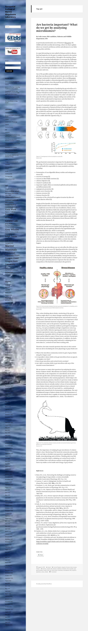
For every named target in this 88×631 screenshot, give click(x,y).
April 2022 (7, 404)
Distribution (8, 207)
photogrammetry (14, 266)
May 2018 (7, 526)
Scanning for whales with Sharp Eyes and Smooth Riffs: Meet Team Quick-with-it (12, 93)
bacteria (44, 568)
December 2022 (9, 383)
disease (55, 568)
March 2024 (8, 344)
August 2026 (8, 285)
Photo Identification (9, 268)
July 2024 (7, 334)
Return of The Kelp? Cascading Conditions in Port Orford (12, 87)
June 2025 (7, 310)
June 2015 (7, 617)
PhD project (72, 78)
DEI (6, 129)
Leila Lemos (8, 239)
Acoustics (7, 189)
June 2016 (7, 586)
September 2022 (9, 391)
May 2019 (7, 495)
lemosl (49, 567)
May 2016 (7, 588)
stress (42, 572)
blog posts (68, 43)
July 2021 (7, 427)
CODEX (7, 119)
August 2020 (8, 456)
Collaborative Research (12, 197)
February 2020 (8, 471)
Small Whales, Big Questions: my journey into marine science (12, 83)
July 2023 (7, 365)
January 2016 (8, 599)
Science (9, 272)
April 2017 (7, 560)
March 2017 (8, 562)
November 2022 (9, 386)
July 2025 (7, 308)
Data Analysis (9, 202)
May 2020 (7, 464)
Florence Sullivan (10, 212)
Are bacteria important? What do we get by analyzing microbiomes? (56, 28)
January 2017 (8, 568)
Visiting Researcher (10, 179)
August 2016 (8, 581)
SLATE (6, 171)
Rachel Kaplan (15, 270)
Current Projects (9, 127)
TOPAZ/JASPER (8, 174)
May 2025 (7, 313)
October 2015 (8, 607)
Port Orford (8, 270)
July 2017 (7, 552)
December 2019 (9, 477)
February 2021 (8, 440)
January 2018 (8, 536)
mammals (60, 570)
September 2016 (9, 578)
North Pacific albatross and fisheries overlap (11, 155)
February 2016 (8, 596)
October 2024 (8, 326)
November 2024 (9, 323)
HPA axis (49, 570)
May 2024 (7, 339)
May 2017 (7, 557)
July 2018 (7, 521)
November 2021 (9, 417)
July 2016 (7, 583)
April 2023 (7, 373)
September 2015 (9, 609)
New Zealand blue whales (11, 152)
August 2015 (8, 612)
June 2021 (7, 430)
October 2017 (8, 544)
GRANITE (7, 132)
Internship (8, 234)
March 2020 (8, 469)
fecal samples (70, 568)
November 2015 (9, 604)
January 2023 (8, 381)
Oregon (17, 255)
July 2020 (7, 458)
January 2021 (8, 443)
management (9, 243)
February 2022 (8, 409)
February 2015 (8, 625)
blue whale (15, 191)
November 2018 (9, 510)
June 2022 (7, 399)
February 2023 (8, 378)
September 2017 (9, 547)
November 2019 (9, 479)
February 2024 (8, 347)
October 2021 (8, 420)
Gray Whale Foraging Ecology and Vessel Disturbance (12, 135)
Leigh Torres (11, 236)
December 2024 (9, 321)
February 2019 (8, 503)
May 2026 (7, 290)
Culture (7, 124)
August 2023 (8, 362)
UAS (6, 275)
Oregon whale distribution (11, 162)
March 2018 (8, 531)
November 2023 (9, 355)
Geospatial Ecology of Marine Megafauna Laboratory (10, 11)
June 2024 (7, 336)
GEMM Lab (11, 220)
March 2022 (8, 407)
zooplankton (14, 275)
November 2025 (9, 300)
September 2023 (9, 360)
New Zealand (10, 253)
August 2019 (8, 487)
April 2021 (7, 435)
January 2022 (8, 412)
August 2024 (8, 331)
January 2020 (8, 474)
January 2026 (8, 295)
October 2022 (8, 388)
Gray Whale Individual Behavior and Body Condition (12, 139)
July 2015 (7, 614)
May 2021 (7, 433)
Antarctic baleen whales (11, 112)
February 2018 (8, 534)
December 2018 (9, 508)
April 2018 (7, 529)
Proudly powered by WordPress (44, 584)
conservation (11, 199)
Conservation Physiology (11, 122)
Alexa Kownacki (14, 189)
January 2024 (8, 349)
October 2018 (8, 513)
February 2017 (8, 565)
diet (52, 568)
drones (18, 207)
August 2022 (8, 394)
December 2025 (9, 297)
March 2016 (8, 594)
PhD (71, 570)
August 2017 (8, 549)
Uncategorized (8, 176)
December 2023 (9, 352)
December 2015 (9, 601)
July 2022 (7, 396)
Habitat (7, 232)
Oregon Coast (12, 258)
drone (13, 207)
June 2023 (7, 368)
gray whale (9, 223)
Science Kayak (16, 273)
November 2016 (9, 573)
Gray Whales (12, 229)
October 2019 (8, 482)
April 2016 (7, 591)
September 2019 (9, 484)
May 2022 (7, 401)
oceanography (9, 255)
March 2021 (8, 438)
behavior (8, 191)
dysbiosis (59, 568)
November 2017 (9, 542)
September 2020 (9, 453)
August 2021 (8, 425)
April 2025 (7, 316)
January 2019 (8, 505)
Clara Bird (8, 195)
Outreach (7, 164)
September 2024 (9, 329)
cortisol (48, 568)
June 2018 (7, 523)
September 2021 (9, 422)
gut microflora (39, 570)
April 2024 (7, 342)
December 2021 (9, 414)
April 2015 (7, 622)
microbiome (66, 570)
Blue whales (8, 193)
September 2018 (9, 516)
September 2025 (9, 303)
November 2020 (9, 448)
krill (13, 234)
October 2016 (8, 575)
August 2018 (8, 518)
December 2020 (9, 446)
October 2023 (8, 357)
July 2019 (7, 490)
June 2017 (7, 555)
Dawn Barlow (10, 205)
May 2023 (7, 370)
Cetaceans (14, 193)
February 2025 (8, 318)
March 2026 (8, 292)
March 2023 (8, 375)
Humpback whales (13, 232)
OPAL (6, 159)
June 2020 (7, 461)
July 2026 (7, 287)
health (45, 570)
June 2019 (7, 492)
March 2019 (8, 500)
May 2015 (7, 619)
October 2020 (8, 451)
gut (75, 568)
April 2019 (7, 497)
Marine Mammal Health (11, 150)
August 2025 (8, 305)
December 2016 (9, 570)
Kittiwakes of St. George (11, 147)
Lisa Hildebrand (11, 241)
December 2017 (9, 539)
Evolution (64, 568)
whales (9, 275)
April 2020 (7, 466)
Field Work (10, 209)
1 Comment (53, 572)
